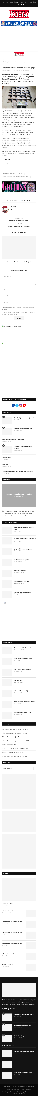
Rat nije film (18, 680)
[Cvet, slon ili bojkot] (7, 1038)
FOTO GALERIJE (26, 1089)
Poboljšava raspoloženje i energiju (17, 756)
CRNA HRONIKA (31, 60)
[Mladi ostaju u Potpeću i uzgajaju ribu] (7, 530)
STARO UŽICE (30, 1087)
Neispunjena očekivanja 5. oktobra (24, 702)
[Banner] (19, 851)
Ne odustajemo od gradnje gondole (25, 418)
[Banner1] (19, 791)
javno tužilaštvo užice (9, 173)
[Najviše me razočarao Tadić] (7, 715)
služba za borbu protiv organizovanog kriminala (16, 176)
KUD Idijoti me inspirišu (21, 560)
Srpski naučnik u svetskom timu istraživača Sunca (17, 471)
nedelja (9, 70)
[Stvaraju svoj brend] (7, 573)
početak (4, 60)
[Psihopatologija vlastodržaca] (7, 661)
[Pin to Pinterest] (27, 200)
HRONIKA (21, 60)
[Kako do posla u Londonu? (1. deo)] (31, 945)
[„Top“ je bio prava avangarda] (7, 551)
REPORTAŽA (21, 1087)
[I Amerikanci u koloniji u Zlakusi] (7, 431)
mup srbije (20, 173)
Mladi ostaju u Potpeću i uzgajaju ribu (24, 528)
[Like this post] (22, 200)
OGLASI (21, 2)
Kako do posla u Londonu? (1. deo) (12, 943)
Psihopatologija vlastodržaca (23, 658)
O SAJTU (3, 2)
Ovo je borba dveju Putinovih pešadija (23, 447)
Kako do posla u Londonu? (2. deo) (12, 932)
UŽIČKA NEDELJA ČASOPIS (31, 2)
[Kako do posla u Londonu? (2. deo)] (31, 935)
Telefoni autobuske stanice (22, 1025)
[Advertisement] (19, 40)
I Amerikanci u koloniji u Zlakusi (24, 428)
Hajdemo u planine (7, 965)
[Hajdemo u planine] (31, 967)
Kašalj (14, 745)
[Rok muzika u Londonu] (31, 956)
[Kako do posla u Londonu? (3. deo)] (31, 924)
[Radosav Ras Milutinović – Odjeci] (19, 247)
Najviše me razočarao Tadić (22, 712)
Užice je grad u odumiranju (22, 669)
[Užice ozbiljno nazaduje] (7, 693)
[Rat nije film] (7, 682)
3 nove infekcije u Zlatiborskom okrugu (18, 737)
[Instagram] (18, 5)
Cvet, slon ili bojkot (20, 1036)
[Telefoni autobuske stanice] (7, 1027)
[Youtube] (21, 5)
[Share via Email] (29, 200)
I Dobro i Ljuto (7, 903)
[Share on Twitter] (26, 200)
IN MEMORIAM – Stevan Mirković (18, 729)
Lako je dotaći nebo (8, 911)
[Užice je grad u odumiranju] (7, 672)
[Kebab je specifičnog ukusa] (7, 594)
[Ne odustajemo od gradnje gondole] (7, 420)
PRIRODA (14, 1087)
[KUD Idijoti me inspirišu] (7, 562)
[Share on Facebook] (24, 200)
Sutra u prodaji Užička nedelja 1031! (18, 741)
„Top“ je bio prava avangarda (23, 549)
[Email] (23, 5)
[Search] (36, 54)
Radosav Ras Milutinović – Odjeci (19, 262)
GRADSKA (12, 60)
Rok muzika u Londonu (9, 954)
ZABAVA (19, 1089)
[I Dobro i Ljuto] (19, 889)
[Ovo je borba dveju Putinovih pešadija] (7, 449)
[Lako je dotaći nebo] (31, 913)
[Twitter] (16, 5)
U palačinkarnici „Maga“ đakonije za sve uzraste (25, 539)
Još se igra (5, 464)
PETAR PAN (7, 1087)
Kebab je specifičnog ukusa (22, 592)
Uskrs (3, 737)
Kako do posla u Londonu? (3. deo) (12, 921)
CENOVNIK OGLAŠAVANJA (12, 2)
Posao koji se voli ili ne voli (18, 752)
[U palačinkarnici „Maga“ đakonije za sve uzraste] (7, 540)
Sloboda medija (6, 457)
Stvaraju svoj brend (20, 570)
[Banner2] (19, 821)
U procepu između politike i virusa (18, 748)
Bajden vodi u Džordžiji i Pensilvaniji (13, 439)
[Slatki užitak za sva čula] (7, 584)
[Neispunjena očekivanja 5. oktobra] (7, 704)
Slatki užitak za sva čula (21, 581)
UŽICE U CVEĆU (11, 1089)
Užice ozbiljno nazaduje (21, 691)
